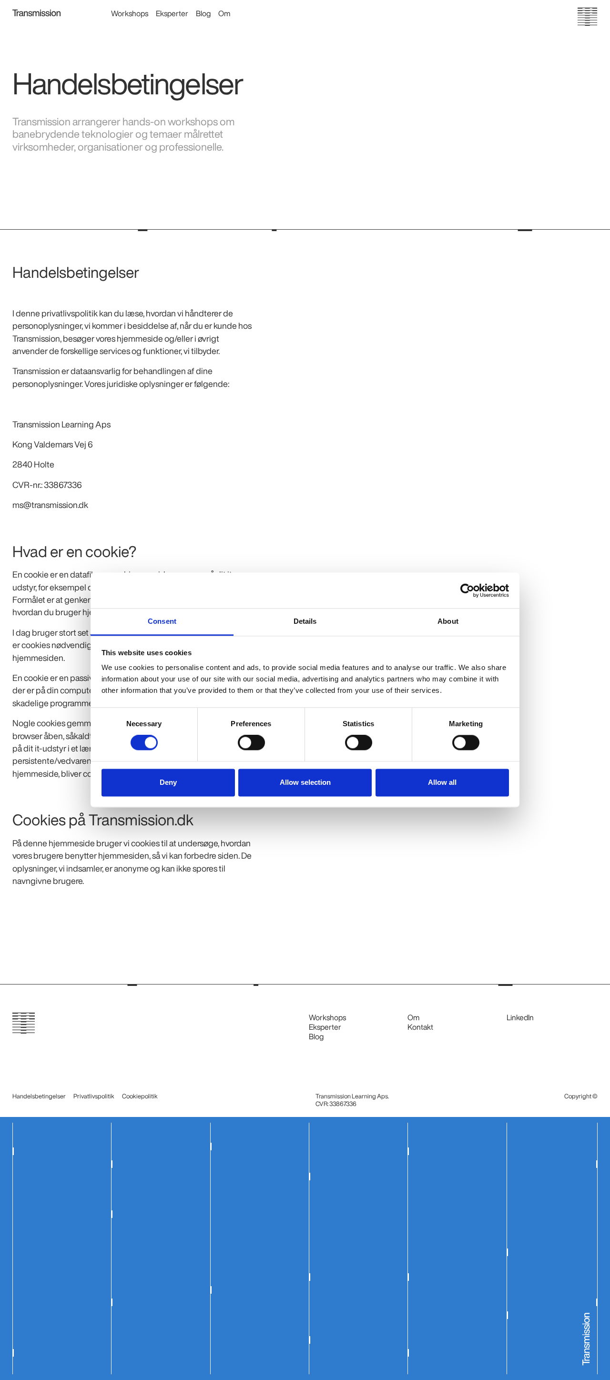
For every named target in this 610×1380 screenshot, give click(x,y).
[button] (133, 15)
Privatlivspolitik (93, 1096)
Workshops (129, 13)
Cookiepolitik (140, 1096)
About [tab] (447, 621)
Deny (168, 782)
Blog (203, 13)
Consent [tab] (162, 621)
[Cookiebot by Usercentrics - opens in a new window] (467, 590)
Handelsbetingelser (39, 1096)
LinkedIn (520, 1017)
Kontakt (420, 1027)
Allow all (442, 782)
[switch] (251, 743)
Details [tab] (305, 621)
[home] (36, 12)
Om (224, 13)
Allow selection (305, 782)
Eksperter (172, 13)
